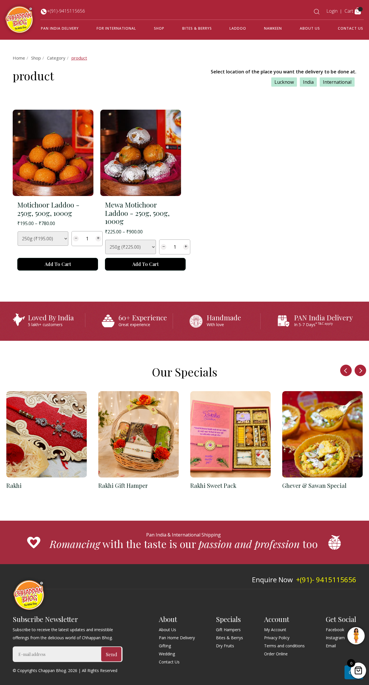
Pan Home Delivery (177, 637)
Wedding (167, 654)
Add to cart (58, 264)
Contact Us (350, 28)
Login (332, 11)
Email (331, 645)
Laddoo (237, 28)
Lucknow (284, 82)
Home (19, 58)
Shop (159, 28)
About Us (310, 28)
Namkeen (273, 28)
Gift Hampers (228, 629)
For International (116, 28)
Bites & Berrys (197, 28)
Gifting (165, 645)
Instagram (335, 637)
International (337, 82)
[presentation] (346, 370)
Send (111, 654)
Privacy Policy (276, 637)
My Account (275, 629)
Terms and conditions (284, 645)
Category (56, 58)
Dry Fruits (225, 645)
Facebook (335, 629)
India (308, 82)
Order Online (276, 654)
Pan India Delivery (60, 28)
